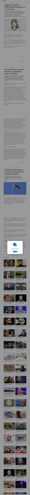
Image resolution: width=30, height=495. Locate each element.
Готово (15, 251)
